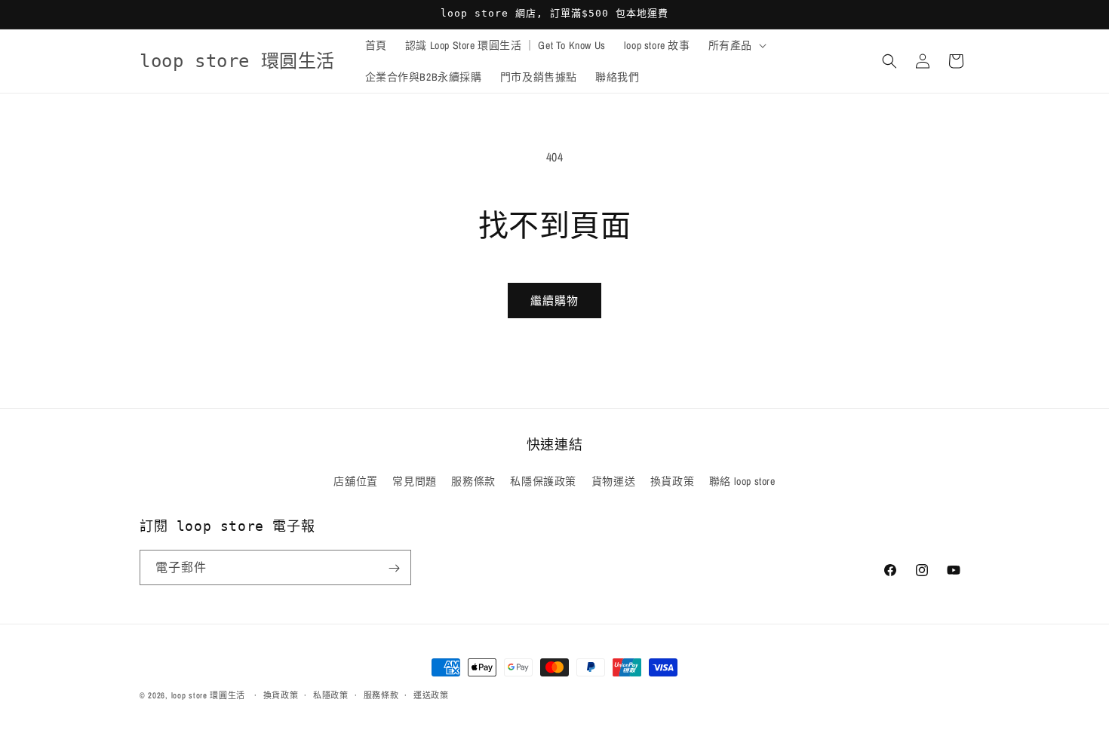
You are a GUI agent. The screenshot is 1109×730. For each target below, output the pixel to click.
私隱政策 (331, 694)
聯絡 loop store (742, 481)
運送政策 (431, 694)
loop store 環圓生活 (208, 695)
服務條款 (473, 481)
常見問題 (414, 481)
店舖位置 (355, 481)
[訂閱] (393, 568)
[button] (736, 45)
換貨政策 (672, 481)
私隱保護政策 (543, 481)
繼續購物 (554, 300)
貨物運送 (613, 481)
